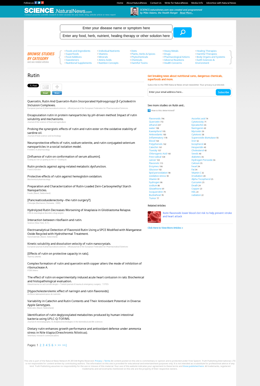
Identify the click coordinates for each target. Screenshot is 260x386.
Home (120, 2)
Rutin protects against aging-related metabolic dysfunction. (66, 166)
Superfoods (72, 53)
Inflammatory (156, 137)
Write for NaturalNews (176, 2)
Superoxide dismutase (204, 137)
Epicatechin (198, 124)
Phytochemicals (139, 56)
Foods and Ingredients (78, 50)
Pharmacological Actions (177, 56)
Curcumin (197, 182)
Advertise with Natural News (221, 2)
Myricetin (196, 131)
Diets (134, 50)
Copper (196, 188)
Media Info (197, 2)
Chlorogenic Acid (158, 153)
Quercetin (154, 121)
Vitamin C (196, 172)
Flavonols (154, 163)
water (152, 128)
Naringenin (197, 128)
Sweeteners (72, 59)
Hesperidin (197, 147)
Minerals (103, 56)
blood (152, 140)
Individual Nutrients (109, 50)
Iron (194, 140)
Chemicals (136, 59)
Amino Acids (105, 59)
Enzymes (154, 166)
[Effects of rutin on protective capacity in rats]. (58, 254)
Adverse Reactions (174, 59)
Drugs (167, 53)
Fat (193, 169)
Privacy (98, 360)
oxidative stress (157, 175)
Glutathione (155, 188)
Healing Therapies (207, 50)
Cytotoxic (196, 134)
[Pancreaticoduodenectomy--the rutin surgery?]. (59, 200)
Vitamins (103, 53)
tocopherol (197, 144)
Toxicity (153, 150)
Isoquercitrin (156, 191)
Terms (107, 360)
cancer (152, 159)
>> (59, 345)
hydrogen (154, 182)
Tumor (152, 198)
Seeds (195, 153)
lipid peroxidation (158, 172)
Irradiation (197, 175)
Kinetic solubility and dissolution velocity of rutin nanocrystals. (69, 244)
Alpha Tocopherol (201, 179)
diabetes (196, 156)
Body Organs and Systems (211, 56)
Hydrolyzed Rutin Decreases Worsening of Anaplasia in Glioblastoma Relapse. (79, 210)
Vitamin (153, 179)
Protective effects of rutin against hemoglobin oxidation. (64, 176)
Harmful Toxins (139, 62)
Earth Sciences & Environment (205, 61)
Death (195, 185)
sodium (153, 185)
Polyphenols (156, 144)
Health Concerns (173, 62)
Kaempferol (155, 131)
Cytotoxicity (198, 121)
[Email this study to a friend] (45, 85)
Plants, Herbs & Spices (143, 53)
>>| (64, 345)
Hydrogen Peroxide (202, 159)
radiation (196, 195)
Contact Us (155, 2)
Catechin (153, 147)
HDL (194, 191)
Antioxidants (155, 134)
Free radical (155, 156)
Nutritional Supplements (79, 62)
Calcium (196, 163)
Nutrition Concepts (109, 62)
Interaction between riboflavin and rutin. (54, 220)
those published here (193, 366)
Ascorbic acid (198, 118)
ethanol (153, 124)
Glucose (153, 169)
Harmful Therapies (207, 53)
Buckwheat (155, 195)
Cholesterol (198, 150)
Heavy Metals (171, 50)
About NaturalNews (136, 2)
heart (194, 166)
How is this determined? (163, 110)
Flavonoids (155, 118)
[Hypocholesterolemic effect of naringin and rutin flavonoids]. (68, 291)
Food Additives (74, 56)
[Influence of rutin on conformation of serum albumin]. (63, 156)
